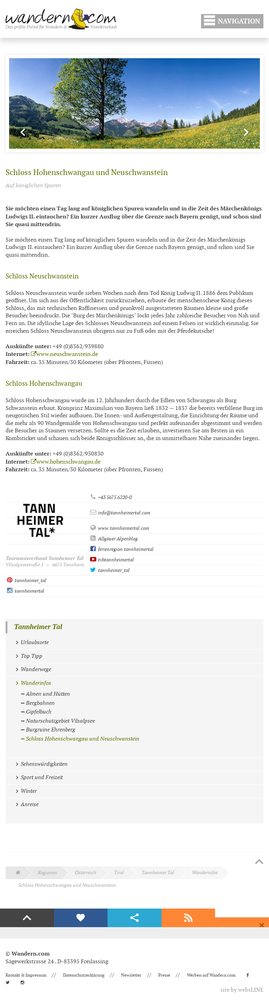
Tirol (119, 873)
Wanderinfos (205, 873)
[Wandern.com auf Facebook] (250, 975)
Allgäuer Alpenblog (117, 539)
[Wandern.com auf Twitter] (10, 982)
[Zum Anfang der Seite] (259, 862)
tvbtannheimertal (115, 560)
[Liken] (81, 918)
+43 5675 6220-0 (114, 497)
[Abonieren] (188, 918)
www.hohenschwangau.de (68, 462)
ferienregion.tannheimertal (125, 549)
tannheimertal (29, 591)
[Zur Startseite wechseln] (61, 18)
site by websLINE (241, 990)
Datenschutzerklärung (83, 975)
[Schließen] (261, 925)
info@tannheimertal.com (123, 513)
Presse (164, 975)
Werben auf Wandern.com (211, 975)
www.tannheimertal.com (123, 528)
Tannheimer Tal (38, 627)
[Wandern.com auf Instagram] (24, 982)
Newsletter (131, 975)
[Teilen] (134, 918)
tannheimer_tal (113, 570)
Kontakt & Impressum (26, 975)
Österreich (85, 873)
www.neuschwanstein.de (67, 354)
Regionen (47, 873)
